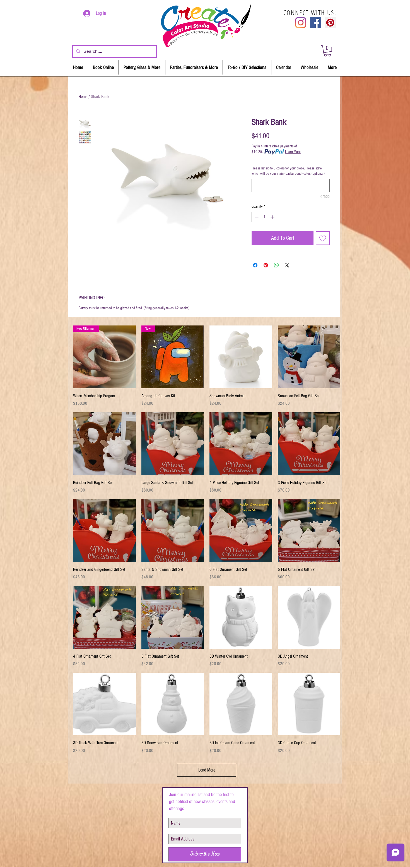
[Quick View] (240, 356)
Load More (206, 770)
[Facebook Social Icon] (315, 22)
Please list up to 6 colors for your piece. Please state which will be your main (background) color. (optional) (288, 171)
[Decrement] (255, 217)
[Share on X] (287, 265)
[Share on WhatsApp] (276, 265)
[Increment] (272, 217)
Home (83, 96)
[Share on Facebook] (255, 265)
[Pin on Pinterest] (265, 265)
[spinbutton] (264, 217)
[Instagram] (300, 22)
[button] (327, 50)
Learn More (293, 152)
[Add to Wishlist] (323, 238)
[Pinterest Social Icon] (330, 22)
